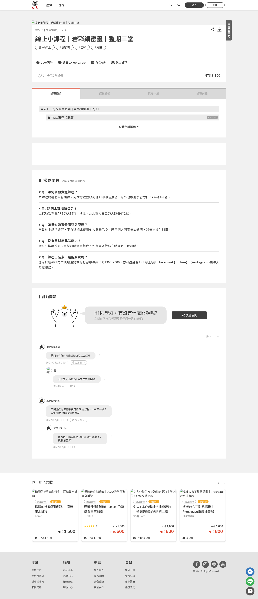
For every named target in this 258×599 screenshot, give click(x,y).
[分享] (212, 29)
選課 (38, 30)
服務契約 (36, 587)
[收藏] (39, 75)
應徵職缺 (99, 581)
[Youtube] (222, 564)
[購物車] (179, 5)
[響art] (35, 5)
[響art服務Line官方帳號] (250, 581)
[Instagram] (205, 564)
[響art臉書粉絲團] (250, 571)
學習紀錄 (130, 575)
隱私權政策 (38, 581)
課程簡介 (56, 93)
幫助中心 (68, 587)
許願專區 (68, 581)
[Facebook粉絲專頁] (196, 564)
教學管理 (130, 581)
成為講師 (99, 575)
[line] (214, 564)
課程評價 (104, 93)
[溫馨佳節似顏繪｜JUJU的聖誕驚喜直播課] (104, 493)
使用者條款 (38, 575)
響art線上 (45, 47)
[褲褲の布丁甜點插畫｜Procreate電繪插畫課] (203, 493)
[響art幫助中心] (250, 591)
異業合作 (99, 587)
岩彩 (64, 30)
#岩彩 (82, 47)
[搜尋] (171, 5)
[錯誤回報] (219, 29)
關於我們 (36, 570)
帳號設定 (130, 587)
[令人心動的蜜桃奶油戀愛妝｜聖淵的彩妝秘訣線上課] (153, 493)
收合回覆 (77, 362)
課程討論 (202, 93)
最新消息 (68, 570)
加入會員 (99, 570)
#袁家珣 (65, 47)
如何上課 (130, 570)
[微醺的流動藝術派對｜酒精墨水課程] (55, 493)
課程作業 (153, 93)
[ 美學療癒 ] (51, 30)
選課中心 (68, 575)
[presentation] (218, 482)
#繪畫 (98, 47)
